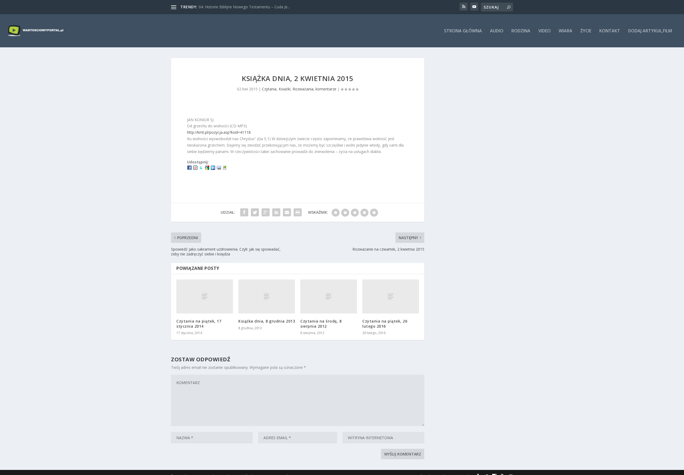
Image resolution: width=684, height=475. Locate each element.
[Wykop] (195, 168)
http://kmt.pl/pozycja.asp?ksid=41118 (219, 132)
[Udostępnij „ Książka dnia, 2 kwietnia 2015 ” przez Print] (297, 212)
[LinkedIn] (213, 168)
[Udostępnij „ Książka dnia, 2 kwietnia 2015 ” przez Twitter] (255, 212)
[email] (219, 168)
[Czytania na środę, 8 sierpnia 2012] (328, 296)
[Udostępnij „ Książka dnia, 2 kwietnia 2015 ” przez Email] (287, 212)
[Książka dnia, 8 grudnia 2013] (266, 296)
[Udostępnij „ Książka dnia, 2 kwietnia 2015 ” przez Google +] (265, 212)
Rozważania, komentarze (314, 88)
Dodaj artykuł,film (650, 31)
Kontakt (609, 31)
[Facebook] (189, 168)
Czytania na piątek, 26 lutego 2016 (384, 323)
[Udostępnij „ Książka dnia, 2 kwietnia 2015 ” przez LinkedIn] (276, 212)
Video (544, 31)
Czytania (269, 88)
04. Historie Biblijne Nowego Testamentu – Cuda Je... (244, 6)
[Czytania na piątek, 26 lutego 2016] (390, 296)
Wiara (565, 31)
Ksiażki (284, 88)
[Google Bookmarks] (207, 168)
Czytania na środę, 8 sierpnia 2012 (320, 323)
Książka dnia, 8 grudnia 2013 (266, 321)
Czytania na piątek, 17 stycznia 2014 (198, 323)
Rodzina (520, 31)
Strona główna (463, 31)
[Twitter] (201, 168)
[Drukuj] (225, 168)
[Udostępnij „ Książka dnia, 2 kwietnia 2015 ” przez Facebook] (244, 212)
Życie (585, 31)
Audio (496, 31)
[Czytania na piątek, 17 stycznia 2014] (204, 296)
